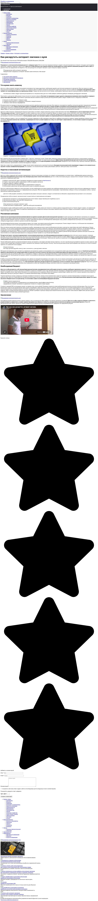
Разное (8, 25)
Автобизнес (9, 14)
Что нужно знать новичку (10, 76)
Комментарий (4, 786)
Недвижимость (10, 20)
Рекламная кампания (9, 79)
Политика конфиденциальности (9, 899)
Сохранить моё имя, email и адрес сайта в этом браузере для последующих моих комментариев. (29, 788)
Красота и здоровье (11, 19)
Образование (9, 22)
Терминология (7, 50)
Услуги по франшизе (11, 49)
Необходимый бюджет (9, 80)
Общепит (8, 48)
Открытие (8, 35)
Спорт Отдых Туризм (11, 27)
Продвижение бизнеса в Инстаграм (10, 861)
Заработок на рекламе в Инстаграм (10, 878)
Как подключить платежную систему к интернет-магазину (17, 872)
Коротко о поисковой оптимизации (13, 78)
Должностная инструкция (12, 42)
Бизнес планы (6, 12)
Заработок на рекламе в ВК (8, 883)
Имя (2, 773)
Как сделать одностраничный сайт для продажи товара (16, 867)
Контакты (6, 10)
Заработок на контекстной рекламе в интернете (14, 889)
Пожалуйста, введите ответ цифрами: (11, 791)
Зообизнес (8, 16)
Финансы (8, 40)
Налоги (8, 38)
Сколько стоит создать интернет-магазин (12, 894)
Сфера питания (10, 29)
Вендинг (8, 15)
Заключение (6, 82)
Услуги (8, 31)
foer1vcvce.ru (46, 180)
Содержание (6, 8)
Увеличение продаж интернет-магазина (12, 856)
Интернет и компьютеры (12, 18)
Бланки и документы (11, 34)
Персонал (8, 44)
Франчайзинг (6, 45)
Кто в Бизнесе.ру (5, 4)
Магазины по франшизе (12, 46)
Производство (9, 23)
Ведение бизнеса (7, 33)
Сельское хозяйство (11, 26)
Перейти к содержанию (7, 1)
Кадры (5, 41)
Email (2, 775)
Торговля (8, 30)
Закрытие (8, 37)
